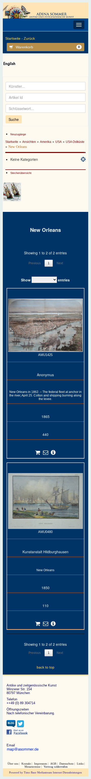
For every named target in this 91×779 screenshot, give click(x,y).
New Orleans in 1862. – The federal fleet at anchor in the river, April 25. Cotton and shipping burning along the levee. (45, 395)
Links (80, 763)
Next (60, 263)
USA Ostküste (75, 142)
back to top (45, 667)
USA (58, 142)
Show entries (45, 279)
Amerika (45, 142)
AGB (53, 763)
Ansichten (29, 142)
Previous (35, 263)
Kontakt (26, 763)
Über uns (13, 763)
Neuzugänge (18, 134)
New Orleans (45, 570)
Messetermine (32, 766)
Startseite (11, 142)
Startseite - (14, 38)
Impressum (40, 763)
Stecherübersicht (20, 172)
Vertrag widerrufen (55, 766)
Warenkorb (48, 47)
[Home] (39, 11)
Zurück (29, 38)
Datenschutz (66, 763)
